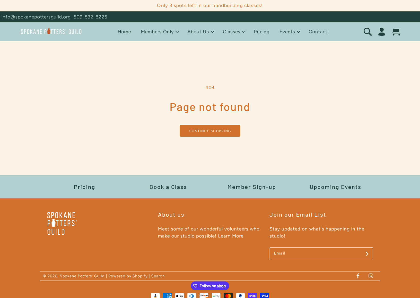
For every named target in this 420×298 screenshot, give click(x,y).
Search (158, 276)
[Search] (367, 31)
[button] (159, 31)
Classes (231, 31)
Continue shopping (210, 131)
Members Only (157, 31)
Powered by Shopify (128, 276)
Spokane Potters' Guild (82, 276)
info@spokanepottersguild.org (36, 17)
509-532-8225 (90, 17)
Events (287, 31)
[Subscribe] (367, 253)
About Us (198, 31)
